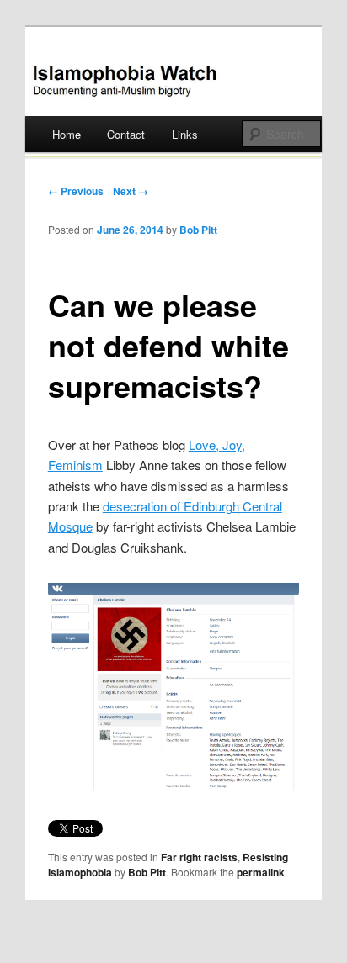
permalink (261, 872)
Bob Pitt (198, 229)
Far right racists (199, 857)
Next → (130, 190)
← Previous (76, 190)
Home (66, 134)
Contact (126, 134)
